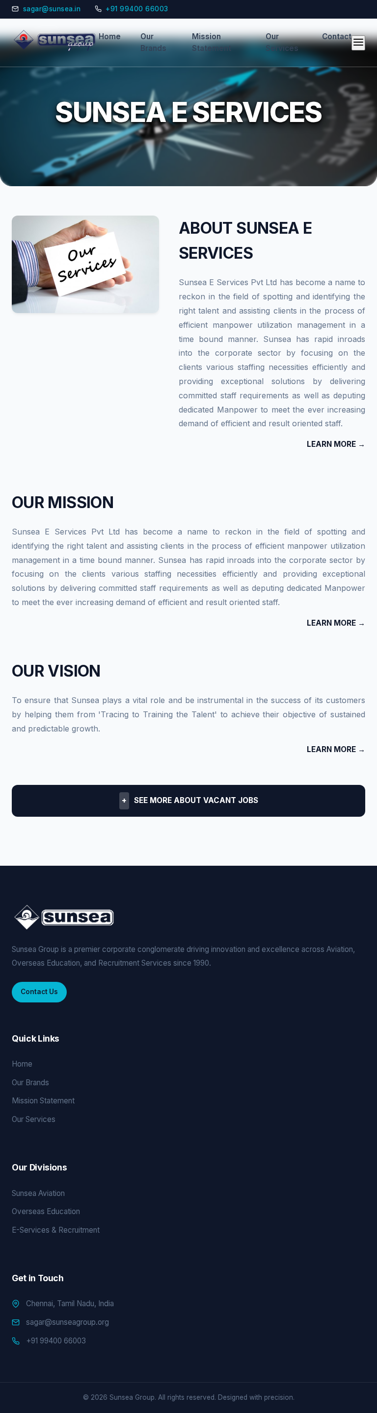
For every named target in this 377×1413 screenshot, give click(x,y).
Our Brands (153, 42)
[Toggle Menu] (358, 42)
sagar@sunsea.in (52, 9)
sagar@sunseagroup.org (67, 1322)
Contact (336, 36)
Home (110, 36)
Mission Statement (211, 42)
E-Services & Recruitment (56, 1230)
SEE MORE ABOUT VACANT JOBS (190, 800)
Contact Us (39, 992)
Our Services (282, 42)
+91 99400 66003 (137, 9)
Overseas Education (46, 1211)
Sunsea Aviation (38, 1193)
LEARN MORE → (336, 444)
